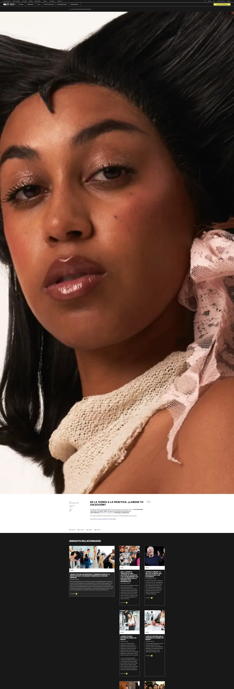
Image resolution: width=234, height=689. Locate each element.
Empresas (31, 1)
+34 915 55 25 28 (222, 1)
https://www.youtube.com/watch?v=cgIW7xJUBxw (103, 518)
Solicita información (222, 4)
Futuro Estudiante (16, 1)
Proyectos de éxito (49, 4)
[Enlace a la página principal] (10, 4)
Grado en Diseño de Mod (99, 509)
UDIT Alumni (24, 1)
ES (208, 1)
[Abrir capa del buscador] (205, 1)
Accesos (228, 1)
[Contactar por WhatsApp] (214, 1)
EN (210, 1)
